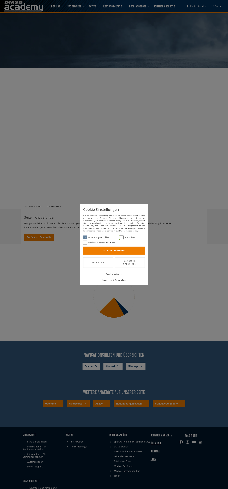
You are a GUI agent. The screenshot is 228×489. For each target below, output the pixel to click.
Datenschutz (120, 280)
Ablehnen (98, 262)
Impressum (107, 280)
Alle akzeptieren (114, 250)
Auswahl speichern (129, 262)
